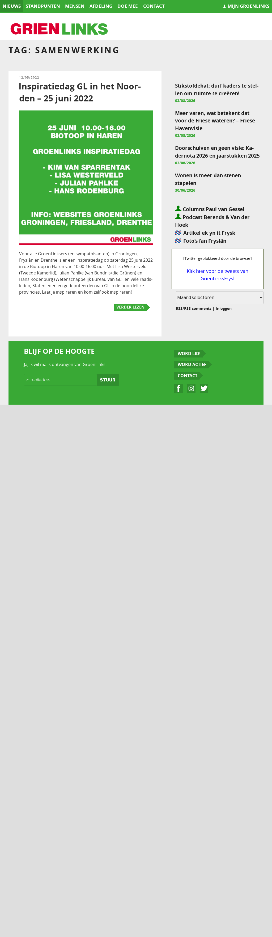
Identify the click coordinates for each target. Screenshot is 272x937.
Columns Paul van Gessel (212, 209)
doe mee (127, 6)
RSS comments (197, 308)
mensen (74, 6)
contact (154, 6)
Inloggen (224, 308)
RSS (179, 308)
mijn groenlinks (248, 6)
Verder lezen (130, 307)
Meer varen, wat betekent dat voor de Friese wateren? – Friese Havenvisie (215, 120)
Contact (187, 376)
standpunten (43, 6)
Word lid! (189, 353)
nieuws (12, 6)
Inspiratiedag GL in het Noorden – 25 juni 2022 (80, 92)
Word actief (192, 364)
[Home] (59, 29)
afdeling (101, 6)
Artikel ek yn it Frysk (209, 232)
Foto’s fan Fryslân (204, 240)
